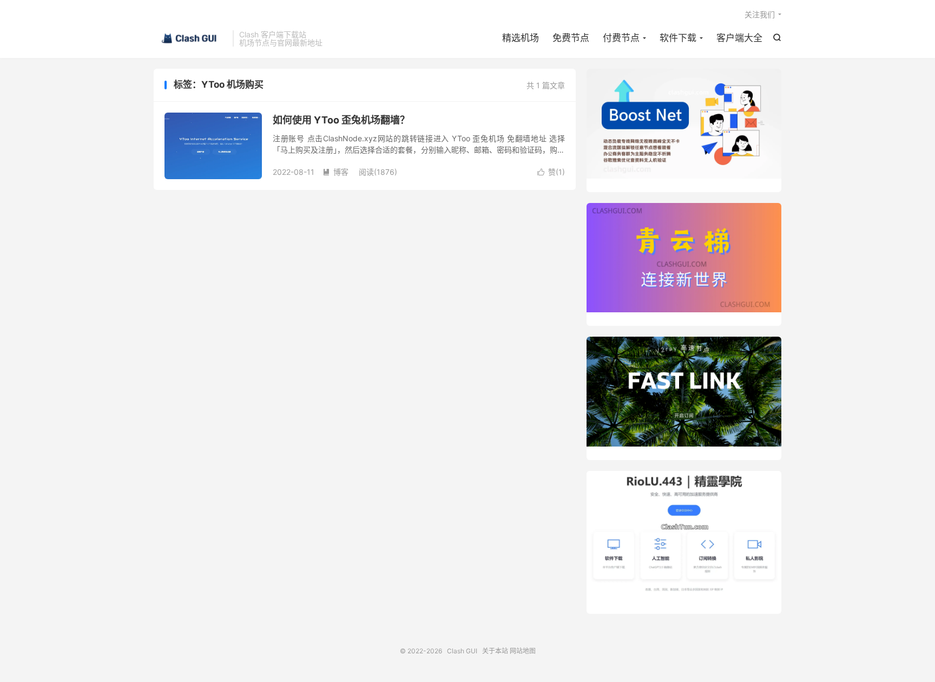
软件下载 (678, 37)
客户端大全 (739, 37)
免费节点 (570, 37)
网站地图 (523, 651)
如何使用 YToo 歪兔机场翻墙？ (341, 120)
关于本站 (495, 651)
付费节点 (621, 37)
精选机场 (520, 37)
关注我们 (760, 14)
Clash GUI (190, 38)
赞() (551, 171)
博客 (335, 171)
